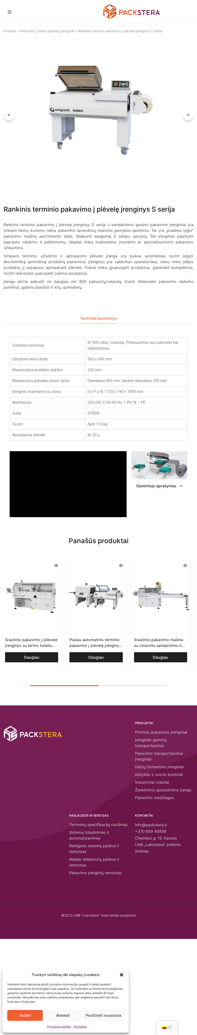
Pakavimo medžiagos (154, 797)
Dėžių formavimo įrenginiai (159, 766)
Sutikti (25, 1015)
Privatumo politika (59, 1026)
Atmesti (63, 1015)
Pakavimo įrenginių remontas (95, 872)
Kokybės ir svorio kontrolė (159, 774)
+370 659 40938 (150, 831)
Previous (9, 115)
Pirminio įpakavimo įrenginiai (161, 732)
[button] (121, 974)
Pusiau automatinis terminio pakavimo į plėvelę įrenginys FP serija (95, 645)
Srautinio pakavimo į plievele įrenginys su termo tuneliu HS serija (31, 645)
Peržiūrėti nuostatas (103, 1015)
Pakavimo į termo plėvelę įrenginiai (47, 31)
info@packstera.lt (151, 824)
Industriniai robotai (152, 782)
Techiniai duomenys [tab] (98, 318)
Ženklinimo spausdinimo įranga (163, 790)
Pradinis (10, 31)
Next (188, 115)
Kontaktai (80, 1026)
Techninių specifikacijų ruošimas (98, 824)
